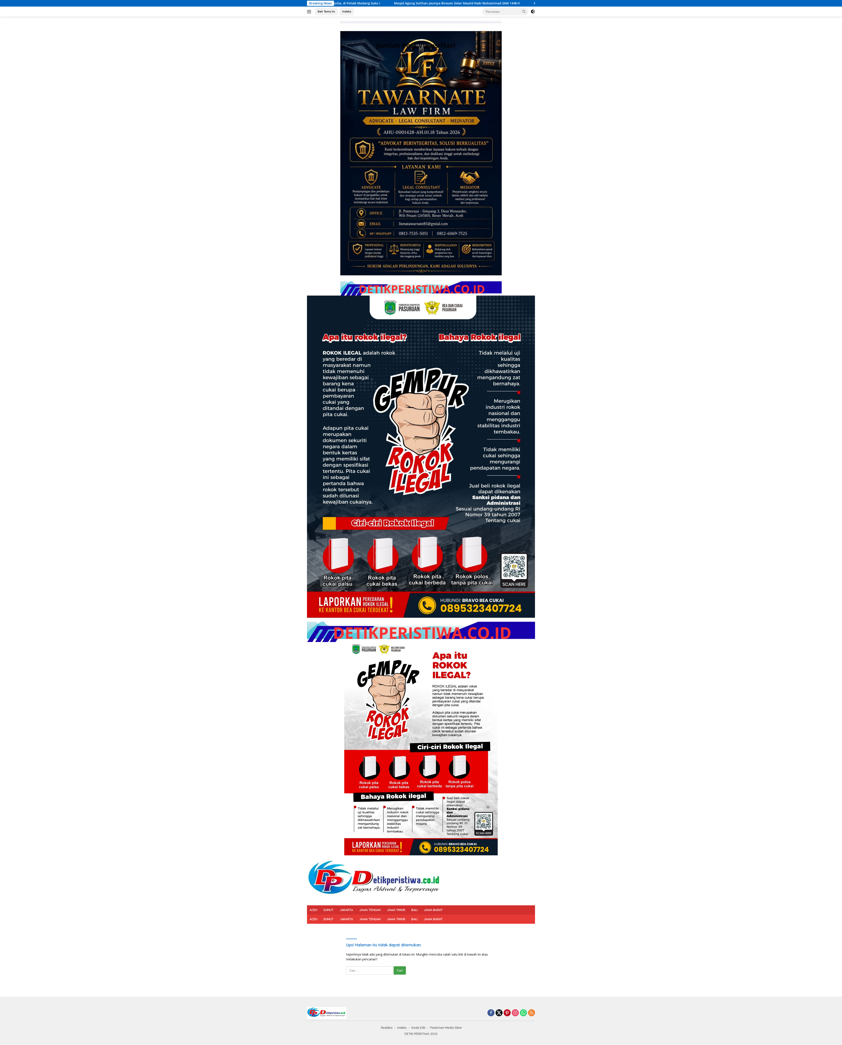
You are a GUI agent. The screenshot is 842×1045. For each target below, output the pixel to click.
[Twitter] (499, 1013)
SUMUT (328, 910)
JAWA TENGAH (370, 910)
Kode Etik (418, 1028)
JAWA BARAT (433, 910)
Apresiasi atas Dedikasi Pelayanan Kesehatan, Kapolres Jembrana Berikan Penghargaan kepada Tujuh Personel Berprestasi (510, 3)
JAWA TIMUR (396, 910)
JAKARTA (346, 910)
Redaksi (386, 1028)
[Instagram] (515, 1013)
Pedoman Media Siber (446, 1028)
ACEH (313, 910)
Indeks (346, 11)
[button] (524, 11)
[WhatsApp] (523, 1013)
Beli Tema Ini (326, 11)
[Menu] (310, 11)
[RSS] (531, 1013)
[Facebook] (490, 1013)
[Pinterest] (507, 1013)
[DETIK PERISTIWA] (375, 880)
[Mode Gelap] (533, 11)
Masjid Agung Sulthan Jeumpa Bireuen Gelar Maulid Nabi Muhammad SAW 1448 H (338, 3)
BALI (414, 910)
